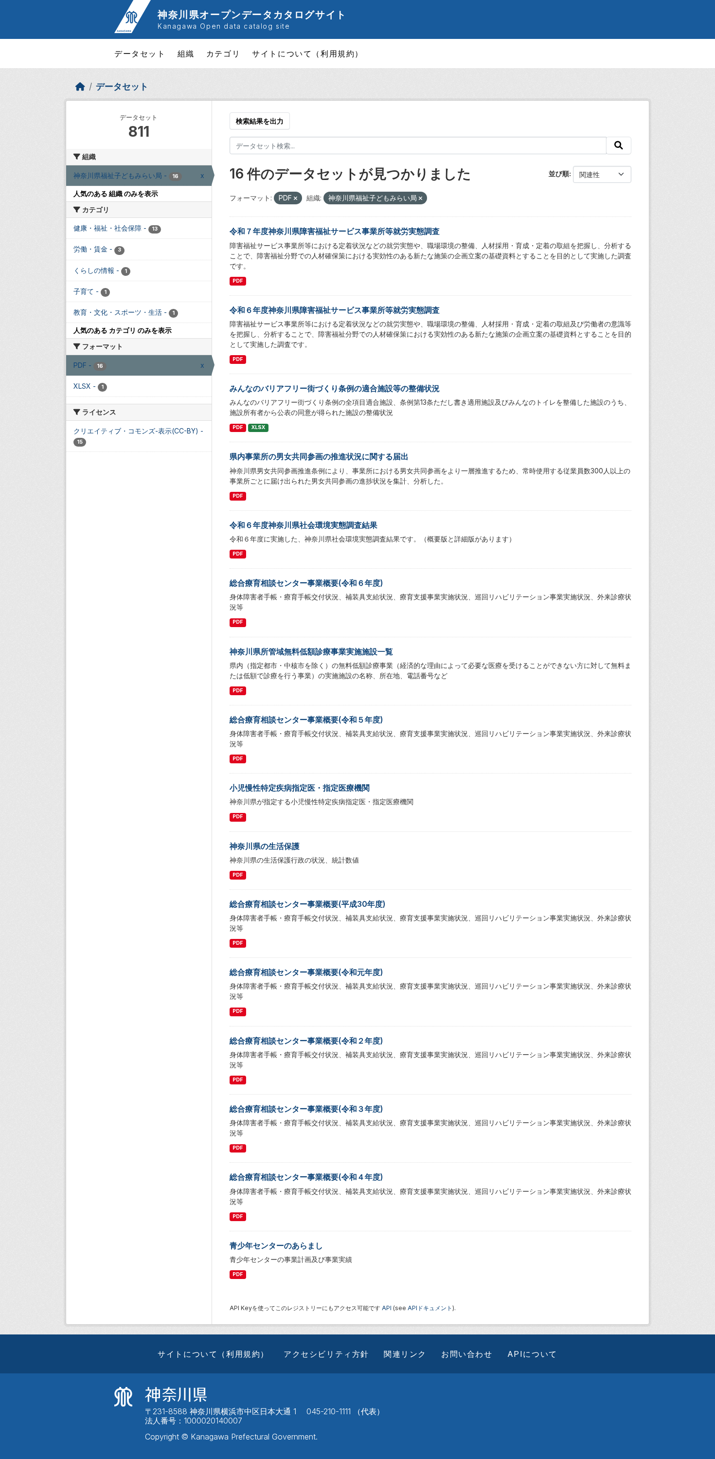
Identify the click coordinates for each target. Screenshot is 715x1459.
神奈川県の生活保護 (265, 846)
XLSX (258, 427)
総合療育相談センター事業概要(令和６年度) (306, 583)
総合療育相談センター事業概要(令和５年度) (306, 719)
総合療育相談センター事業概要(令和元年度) (306, 972)
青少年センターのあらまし (276, 1245)
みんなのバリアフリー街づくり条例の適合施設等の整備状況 (335, 388)
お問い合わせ (467, 1354)
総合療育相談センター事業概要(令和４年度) (306, 1177)
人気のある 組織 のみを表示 (115, 193)
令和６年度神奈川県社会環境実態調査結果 (303, 525)
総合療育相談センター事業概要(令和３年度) (306, 1109)
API (387, 1308)
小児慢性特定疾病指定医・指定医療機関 (300, 788)
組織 (186, 53)
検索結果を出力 (260, 121)
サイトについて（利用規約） (307, 53)
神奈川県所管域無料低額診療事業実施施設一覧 (311, 651)
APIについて (532, 1354)
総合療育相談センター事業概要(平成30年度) (308, 904)
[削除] (295, 198)
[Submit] (618, 145)
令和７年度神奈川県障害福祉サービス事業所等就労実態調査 (335, 231)
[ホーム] (80, 86)
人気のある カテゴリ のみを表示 (122, 330)
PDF (237, 281)
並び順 (559, 173)
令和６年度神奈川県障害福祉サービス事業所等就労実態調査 (335, 310)
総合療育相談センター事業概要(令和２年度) (306, 1040)
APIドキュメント (430, 1308)
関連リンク (405, 1354)
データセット (140, 53)
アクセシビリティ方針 (326, 1354)
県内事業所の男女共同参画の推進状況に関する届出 (319, 456)
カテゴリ (223, 53)
